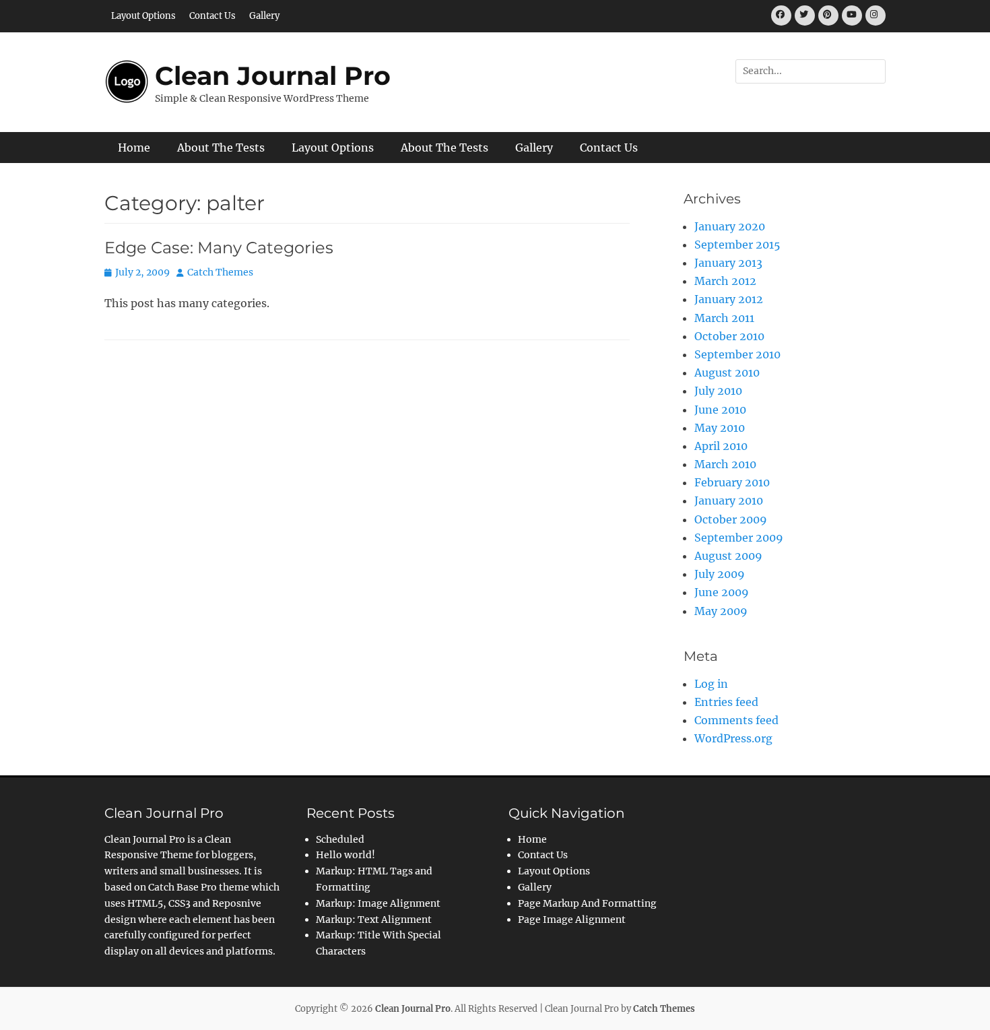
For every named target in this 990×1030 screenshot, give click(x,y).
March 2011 (724, 318)
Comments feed (736, 720)
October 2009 (730, 519)
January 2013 (728, 262)
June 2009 (721, 592)
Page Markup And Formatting (587, 903)
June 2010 (720, 409)
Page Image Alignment (572, 919)
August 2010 (727, 372)
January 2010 (728, 500)
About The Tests (221, 147)
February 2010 (732, 482)
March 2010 (725, 464)
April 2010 (721, 446)
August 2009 (728, 555)
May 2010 (719, 427)
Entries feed (726, 702)
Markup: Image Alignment (378, 903)
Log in (711, 683)
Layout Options (143, 16)
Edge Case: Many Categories (218, 247)
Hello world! (345, 855)
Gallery (264, 16)
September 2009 (738, 537)
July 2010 (718, 390)
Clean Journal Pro (273, 76)
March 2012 (725, 281)
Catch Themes (220, 272)
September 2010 (737, 354)
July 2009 (719, 574)
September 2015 (737, 244)
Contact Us (212, 16)
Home (134, 147)
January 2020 (729, 226)
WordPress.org (733, 738)
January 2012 (728, 299)
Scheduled (340, 839)
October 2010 (729, 336)
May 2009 (721, 611)
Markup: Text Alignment (374, 919)
